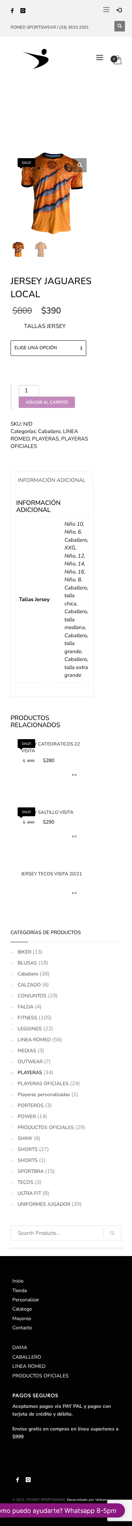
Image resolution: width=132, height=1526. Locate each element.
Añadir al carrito (47, 402)
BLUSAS (27, 963)
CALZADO (29, 984)
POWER (27, 1116)
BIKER (24, 952)
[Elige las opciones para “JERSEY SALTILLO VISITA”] (72, 837)
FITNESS (27, 1017)
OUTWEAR (30, 1061)
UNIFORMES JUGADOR (44, 1204)
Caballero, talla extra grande (76, 667)
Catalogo (22, 1309)
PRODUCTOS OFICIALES (46, 1127)
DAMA (19, 1347)
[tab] (52, 480)
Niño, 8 (72, 579)
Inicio (18, 1281)
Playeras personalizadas (44, 1094)
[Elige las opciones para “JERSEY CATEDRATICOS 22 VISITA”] (72, 775)
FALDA (25, 1006)
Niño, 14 (74, 563)
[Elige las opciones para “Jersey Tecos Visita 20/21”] (72, 894)
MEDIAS (27, 1050)
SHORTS (28, 1149)
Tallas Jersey (45, 326)
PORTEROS (31, 1105)
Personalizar (25, 1299)
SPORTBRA (31, 1171)
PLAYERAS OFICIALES (43, 1083)
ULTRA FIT (29, 1193)
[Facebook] (12, 10)
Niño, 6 (72, 531)
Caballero (49, 431)
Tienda (19, 1290)
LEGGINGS (30, 1028)
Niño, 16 (74, 571)
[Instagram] (23, 10)
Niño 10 (73, 524)
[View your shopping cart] (120, 58)
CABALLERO (26, 1357)
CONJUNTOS (32, 995)
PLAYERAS (45, 438)
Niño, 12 (74, 555)
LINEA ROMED (34, 1039)
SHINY (25, 1138)
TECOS (25, 1182)
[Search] (112, 1233)
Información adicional (52, 480)
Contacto (22, 1327)
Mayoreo (21, 1318)
